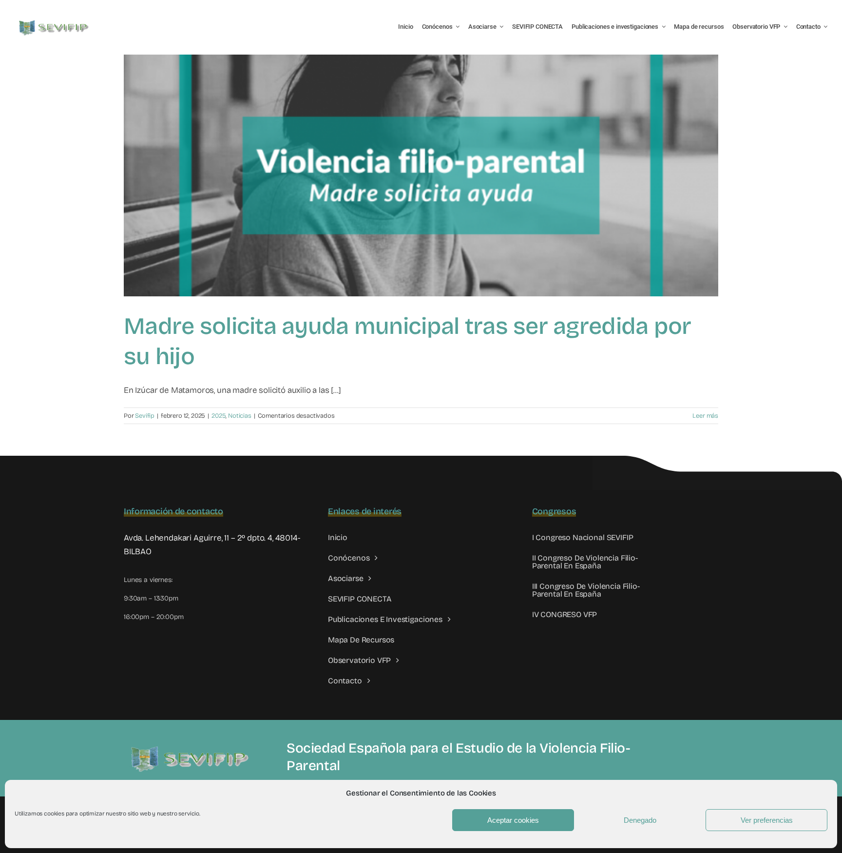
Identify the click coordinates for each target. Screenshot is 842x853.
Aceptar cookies (513, 820)
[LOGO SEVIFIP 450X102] (55, 22)
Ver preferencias (767, 820)
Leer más (705, 416)
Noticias (239, 416)
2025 (218, 416)
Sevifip (144, 416)
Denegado (640, 820)
